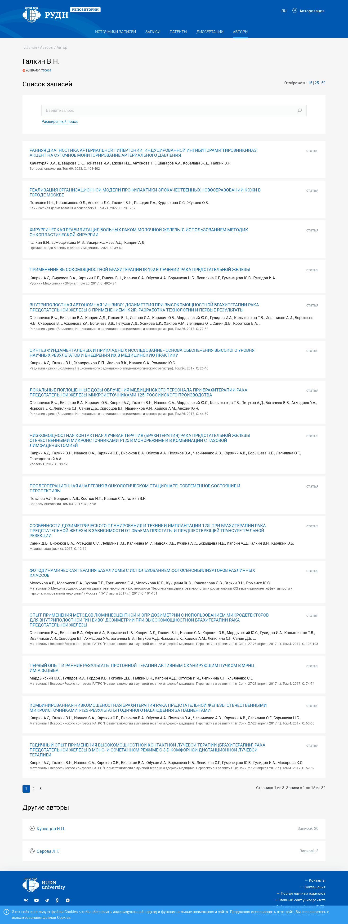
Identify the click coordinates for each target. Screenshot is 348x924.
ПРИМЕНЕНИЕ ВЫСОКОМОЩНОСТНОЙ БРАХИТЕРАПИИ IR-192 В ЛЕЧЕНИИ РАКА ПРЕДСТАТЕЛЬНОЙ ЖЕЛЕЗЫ (140, 269)
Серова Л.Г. (48, 851)
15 (310, 83)
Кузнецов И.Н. (51, 828)
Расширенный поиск (60, 121)
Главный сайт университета (302, 900)
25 (317, 83)
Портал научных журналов (303, 893)
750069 (46, 70)
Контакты (317, 880)
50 (323, 83)
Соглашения (315, 887)
